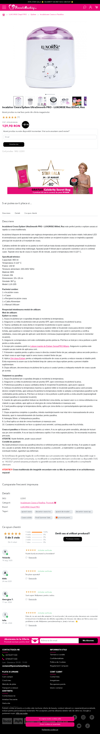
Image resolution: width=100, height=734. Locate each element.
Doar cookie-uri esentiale (50, 724)
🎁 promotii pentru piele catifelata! (69, 518)
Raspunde (33, 557)
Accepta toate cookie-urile (50, 719)
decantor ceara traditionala (46, 512)
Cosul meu (6, 680)
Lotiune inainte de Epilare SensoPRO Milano (49, 346)
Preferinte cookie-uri (50, 730)
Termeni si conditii (57, 655)
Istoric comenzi (56, 688)
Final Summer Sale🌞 (43, 518)
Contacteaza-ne (8, 696)
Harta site (6, 703)
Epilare (33, 15)
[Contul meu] (90, 7)
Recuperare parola (57, 684)
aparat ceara (26, 512)
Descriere (6, 213)
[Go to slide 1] (45, 94)
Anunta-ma (13, 144)
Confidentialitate (57, 658)
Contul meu (55, 677)
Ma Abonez (88, 641)
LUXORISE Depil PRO (18, 15)
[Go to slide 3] (48, 94)
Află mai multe (22, 713)
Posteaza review (72, 539)
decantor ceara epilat (84, 512)
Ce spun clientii (30, 213)
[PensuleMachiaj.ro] (23, 7)
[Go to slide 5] (50, 94)
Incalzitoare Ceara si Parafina (52, 15)
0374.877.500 (11, 655)
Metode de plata (9, 684)
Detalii (17, 213)
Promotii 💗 (51, 503)
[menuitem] (18, 101)
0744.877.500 (11, 659)
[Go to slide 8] (54, 94)
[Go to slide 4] (49, 94)
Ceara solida (26, 518)
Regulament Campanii (59, 666)
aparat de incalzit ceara (65, 512)
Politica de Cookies (58, 662)
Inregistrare (54, 680)
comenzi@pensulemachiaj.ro (16, 666)
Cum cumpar (7, 677)
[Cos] (96, 7)
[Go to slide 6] (51, 94)
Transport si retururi (10, 688)
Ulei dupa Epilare (17, 358)
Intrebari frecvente (9, 700)
